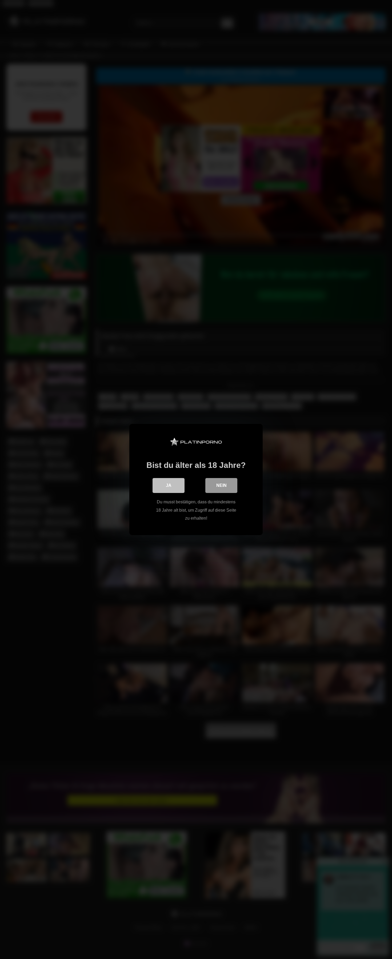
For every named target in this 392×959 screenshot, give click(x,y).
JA (168, 485)
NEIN (221, 485)
